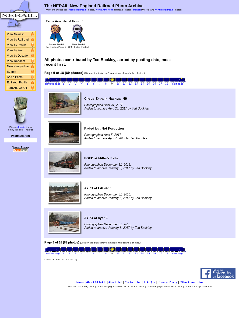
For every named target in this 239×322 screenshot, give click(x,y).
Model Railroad (77, 9)
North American (104, 9)
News (80, 282)
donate (21, 127)
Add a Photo (15, 77)
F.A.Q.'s (149, 282)
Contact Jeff (133, 282)
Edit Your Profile (17, 82)
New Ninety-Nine (18, 66)
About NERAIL (96, 282)
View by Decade (17, 55)
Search (11, 71)
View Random (16, 61)
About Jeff (115, 282)
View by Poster (16, 45)
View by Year (15, 50)
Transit (137, 9)
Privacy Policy (167, 282)
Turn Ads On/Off (17, 87)
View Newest (15, 34)
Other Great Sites (192, 282)
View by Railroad (18, 39)
